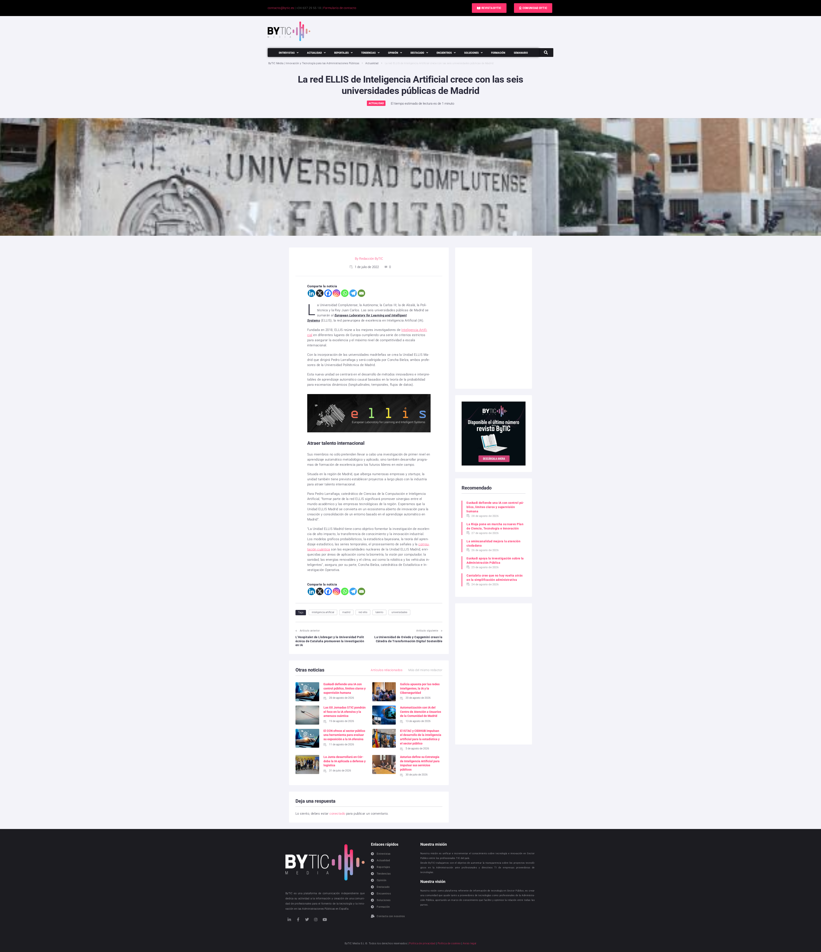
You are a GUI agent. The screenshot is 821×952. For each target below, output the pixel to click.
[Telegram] (353, 293)
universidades (399, 612)
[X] (319, 293)
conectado (337, 814)
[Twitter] (307, 919)
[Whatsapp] (344, 293)
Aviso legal (469, 943)
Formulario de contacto (339, 8)
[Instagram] (336, 293)
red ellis (363, 612)
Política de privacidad (422, 943)
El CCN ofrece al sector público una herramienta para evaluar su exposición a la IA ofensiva (344, 735)
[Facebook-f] (298, 919)
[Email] (361, 293)
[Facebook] (328, 293)
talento (379, 612)
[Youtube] (325, 919)
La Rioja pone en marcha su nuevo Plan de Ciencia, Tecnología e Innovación (495, 526)
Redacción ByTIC (371, 259)
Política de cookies (449, 943)
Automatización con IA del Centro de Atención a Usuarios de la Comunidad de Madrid (420, 712)
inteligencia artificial (323, 612)
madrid (346, 612)
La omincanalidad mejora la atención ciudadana (493, 543)
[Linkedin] (311, 293)
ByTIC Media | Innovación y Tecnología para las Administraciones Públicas (313, 63)
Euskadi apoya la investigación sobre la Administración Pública (495, 560)
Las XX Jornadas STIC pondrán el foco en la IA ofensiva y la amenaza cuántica (344, 712)
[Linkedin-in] (289, 919)
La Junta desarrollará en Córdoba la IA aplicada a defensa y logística (344, 761)
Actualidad (372, 63)
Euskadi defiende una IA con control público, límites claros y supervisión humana (344, 688)
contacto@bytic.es (281, 8)
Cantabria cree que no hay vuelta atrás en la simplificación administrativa (495, 577)
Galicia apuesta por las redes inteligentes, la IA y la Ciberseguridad (420, 688)
